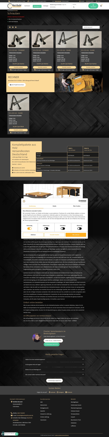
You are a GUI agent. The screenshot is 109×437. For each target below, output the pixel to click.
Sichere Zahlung (44, 417)
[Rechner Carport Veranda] (68, 191)
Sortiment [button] (27, 6)
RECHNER (93, 7)
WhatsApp (36, 6)
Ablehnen (33, 234)
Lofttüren (73, 426)
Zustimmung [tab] (32, 206)
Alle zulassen (75, 234)
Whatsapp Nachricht (52, 344)
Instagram (61, 392)
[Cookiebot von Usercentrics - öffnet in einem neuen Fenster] (79, 201)
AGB (41, 402)
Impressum (43, 420)
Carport (73, 417)
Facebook (52, 392)
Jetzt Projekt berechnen (17, 84)
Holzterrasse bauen (76, 405)
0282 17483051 (21, 413)
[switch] (46, 228)
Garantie (42, 411)
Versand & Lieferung (45, 414)
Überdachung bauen (76, 408)
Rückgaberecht (44, 408)
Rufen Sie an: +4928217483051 (53, 340)
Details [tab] (54, 206)
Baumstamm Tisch (76, 420)
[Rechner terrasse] (38, 191)
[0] (101, 5)
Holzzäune (73, 423)
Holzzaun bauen (75, 411)
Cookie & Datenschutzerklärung (62, 435)
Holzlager (45, 6)
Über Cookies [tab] (76, 206)
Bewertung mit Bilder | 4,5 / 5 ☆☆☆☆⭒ (58, 6)
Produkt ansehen (18, 67)
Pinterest (69, 392)
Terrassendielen (75, 414)
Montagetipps (74, 402)
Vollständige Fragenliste (54, 380)
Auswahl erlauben (54, 234)
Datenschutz (43, 405)
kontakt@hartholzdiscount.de (25, 415)
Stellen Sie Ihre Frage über (9, 434)
